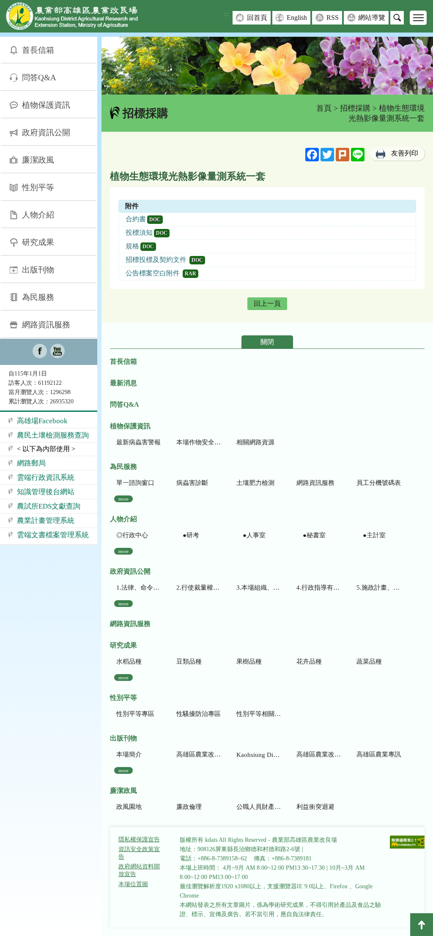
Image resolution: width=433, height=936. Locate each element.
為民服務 (38, 297)
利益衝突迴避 (315, 806)
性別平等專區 (135, 713)
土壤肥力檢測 (255, 482)
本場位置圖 (133, 884)
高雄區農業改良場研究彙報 (198, 754)
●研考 (187, 535)
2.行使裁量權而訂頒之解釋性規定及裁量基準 (198, 587)
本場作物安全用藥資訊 (198, 442)
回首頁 (257, 17)
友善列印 (404, 153)
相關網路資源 (255, 442)
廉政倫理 (189, 806)
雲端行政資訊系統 (45, 477)
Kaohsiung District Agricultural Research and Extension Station (258, 754)
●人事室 (251, 535)
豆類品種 (189, 661)
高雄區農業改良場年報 (318, 754)
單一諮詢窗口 (135, 482)
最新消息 (123, 382)
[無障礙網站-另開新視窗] (408, 842)
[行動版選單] (418, 18)
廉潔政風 (38, 159)
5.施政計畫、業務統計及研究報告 (378, 587)
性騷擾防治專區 (198, 713)
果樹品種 (249, 661)
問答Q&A (39, 77)
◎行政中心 (132, 535)
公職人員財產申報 (258, 806)
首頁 (324, 108)
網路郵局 (31, 463)
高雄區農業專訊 (378, 754)
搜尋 (397, 17)
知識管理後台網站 (45, 492)
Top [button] (421, 924)
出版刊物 (38, 269)
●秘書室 (311, 535)
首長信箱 (38, 50)
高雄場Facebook (42, 421)
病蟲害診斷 (192, 482)
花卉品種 (309, 661)
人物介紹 (38, 214)
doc (155, 220)
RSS (332, 17)
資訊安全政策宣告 (139, 853)
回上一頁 (267, 303)
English (297, 17)
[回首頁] (78, 18)
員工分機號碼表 (378, 482)
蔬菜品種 (369, 661)
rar (190, 274)
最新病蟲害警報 (138, 442)
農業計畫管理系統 (45, 521)
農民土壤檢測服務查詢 (53, 435)
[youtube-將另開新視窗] (57, 352)
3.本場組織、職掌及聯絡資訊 (258, 587)
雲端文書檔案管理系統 (53, 535)
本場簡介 (129, 754)
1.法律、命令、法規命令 (138, 587)
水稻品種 (129, 661)
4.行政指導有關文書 (318, 587)
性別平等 (38, 187)
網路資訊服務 (46, 324)
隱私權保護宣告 (139, 839)
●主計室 (371, 535)
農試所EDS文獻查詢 (48, 506)
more (123, 498)
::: (226, 14)
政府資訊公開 (46, 132)
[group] (267, 66)
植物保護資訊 (46, 105)
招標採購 (355, 108)
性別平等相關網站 (258, 713)
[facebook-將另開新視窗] (40, 352)
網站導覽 (371, 17)
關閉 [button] (267, 342)
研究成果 (38, 242)
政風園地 (129, 806)
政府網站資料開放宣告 (139, 870)
